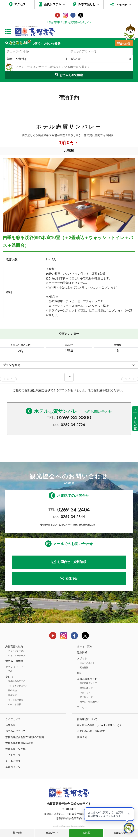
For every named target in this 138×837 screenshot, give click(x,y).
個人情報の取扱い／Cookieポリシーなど (99, 725)
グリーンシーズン (16, 651)
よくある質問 (12, 761)
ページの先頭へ (135, 421)
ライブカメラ (12, 719)
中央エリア (85, 693)
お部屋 (86, 833)
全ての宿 (125, 43)
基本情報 (17, 833)
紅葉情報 (12, 695)
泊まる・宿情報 (14, 661)
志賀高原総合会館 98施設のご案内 (24, 737)
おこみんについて (15, 731)
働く (79, 673)
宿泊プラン (52, 833)
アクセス (20, 4)
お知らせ (10, 725)
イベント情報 (14, 704)
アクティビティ (14, 667)
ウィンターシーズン (17, 655)
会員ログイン (12, 767)
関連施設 (84, 668)
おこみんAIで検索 (71, 75)
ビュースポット (87, 663)
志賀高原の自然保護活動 (19, 743)
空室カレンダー (121, 833)
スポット (82, 658)
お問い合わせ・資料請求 (91, 731)
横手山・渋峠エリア (89, 702)
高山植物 (12, 690)
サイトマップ (12, 755)
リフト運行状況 (15, 700)
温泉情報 (82, 652)
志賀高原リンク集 (15, 749)
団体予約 (71, 578)
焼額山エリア (86, 688)
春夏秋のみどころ (16, 681)
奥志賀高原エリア (88, 683)
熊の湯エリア (86, 697)
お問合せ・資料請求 (71, 562)
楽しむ (9, 677)
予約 (10, 671)
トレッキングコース (17, 686)
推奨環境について (87, 719)
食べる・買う (84, 646)
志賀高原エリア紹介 (88, 679)
